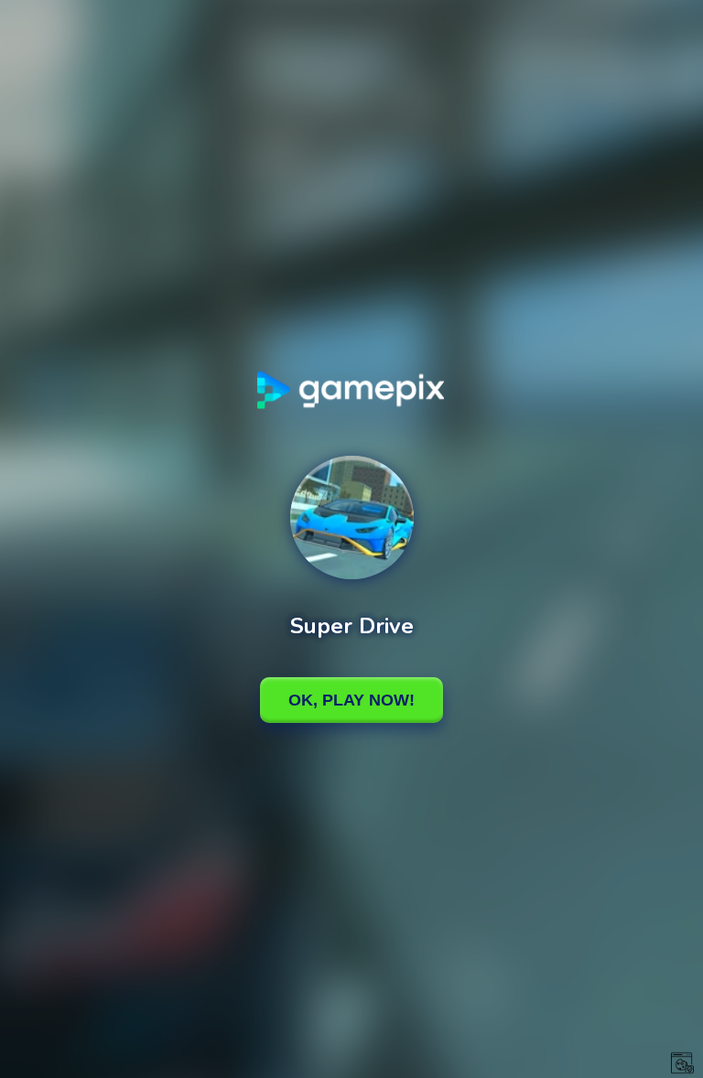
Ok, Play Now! (351, 700)
